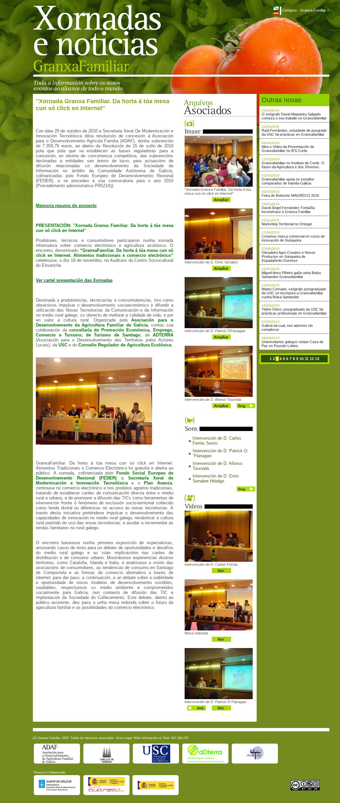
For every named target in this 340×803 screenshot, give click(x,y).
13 (317, 359)
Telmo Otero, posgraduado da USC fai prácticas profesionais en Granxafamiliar (294, 311)
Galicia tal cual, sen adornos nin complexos (287, 327)
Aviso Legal (124, 738)
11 (306, 359)
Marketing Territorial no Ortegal (286, 224)
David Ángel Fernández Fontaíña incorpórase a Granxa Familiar (288, 210)
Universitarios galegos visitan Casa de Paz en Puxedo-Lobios (292, 344)
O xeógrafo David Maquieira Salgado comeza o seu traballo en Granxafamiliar (294, 116)
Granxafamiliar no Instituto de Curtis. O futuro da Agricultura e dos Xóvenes (293, 165)
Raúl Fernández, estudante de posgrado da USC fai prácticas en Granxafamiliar (294, 132)
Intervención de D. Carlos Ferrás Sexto (217, 441)
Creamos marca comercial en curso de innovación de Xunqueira (293, 238)
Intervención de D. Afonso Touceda (217, 466)
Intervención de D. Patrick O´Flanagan (220, 453)
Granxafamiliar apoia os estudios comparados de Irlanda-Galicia (288, 181)
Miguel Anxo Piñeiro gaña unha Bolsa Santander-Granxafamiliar (291, 275)
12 (312, 359)
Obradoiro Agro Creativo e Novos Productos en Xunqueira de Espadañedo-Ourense (288, 256)
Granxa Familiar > (314, 10)
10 (301, 359)
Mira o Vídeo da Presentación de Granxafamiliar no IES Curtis (288, 149)
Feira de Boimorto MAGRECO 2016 (290, 195)
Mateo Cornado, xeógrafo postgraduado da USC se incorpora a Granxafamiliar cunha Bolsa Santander (294, 293)
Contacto (289, 10)
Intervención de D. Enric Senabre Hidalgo (216, 478)
